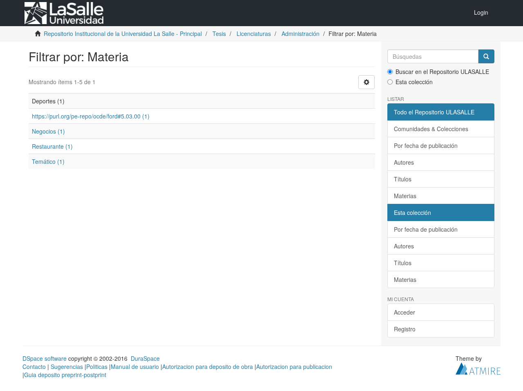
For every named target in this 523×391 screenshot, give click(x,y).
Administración (301, 33)
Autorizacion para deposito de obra (207, 366)
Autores (404, 162)
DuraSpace (145, 358)
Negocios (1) (48, 131)
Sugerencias (67, 366)
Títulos (402, 179)
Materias (405, 196)
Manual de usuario (135, 366)
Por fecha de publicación (426, 145)
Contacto (34, 366)
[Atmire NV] (478, 368)
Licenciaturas (254, 33)
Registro (405, 329)
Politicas (96, 366)
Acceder (404, 312)
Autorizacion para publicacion (294, 366)
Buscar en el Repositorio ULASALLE (442, 71)
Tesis (219, 33)
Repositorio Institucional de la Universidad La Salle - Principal (123, 33)
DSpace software (44, 358)
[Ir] (486, 56)
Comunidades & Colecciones (431, 129)
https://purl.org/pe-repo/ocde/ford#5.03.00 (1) (91, 116)
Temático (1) (48, 161)
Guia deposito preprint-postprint (65, 375)
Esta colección (414, 82)
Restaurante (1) (52, 146)
